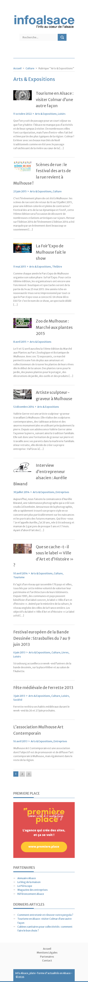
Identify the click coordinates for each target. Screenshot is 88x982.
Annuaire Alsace (26, 878)
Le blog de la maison (29, 882)
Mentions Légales (47, 952)
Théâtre (57, 266)
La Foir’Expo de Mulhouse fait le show (51, 252)
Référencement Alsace (30, 893)
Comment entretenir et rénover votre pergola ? (45, 914)
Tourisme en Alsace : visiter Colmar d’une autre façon (54, 99)
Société (17, 699)
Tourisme (19, 577)
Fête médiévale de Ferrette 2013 (43, 687)
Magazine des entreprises (32, 889)
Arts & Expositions (46, 113)
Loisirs (61, 113)
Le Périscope (24, 885)
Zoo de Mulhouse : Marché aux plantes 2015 (54, 327)
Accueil (17, 68)
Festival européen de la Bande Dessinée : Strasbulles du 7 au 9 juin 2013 (41, 638)
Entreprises (62, 492)
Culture (30, 68)
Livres (65, 652)
